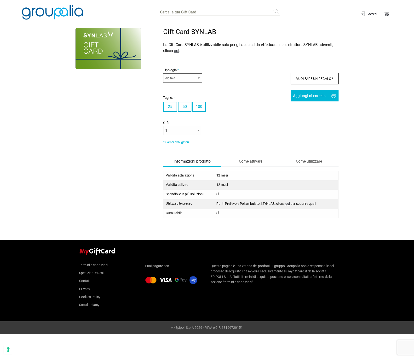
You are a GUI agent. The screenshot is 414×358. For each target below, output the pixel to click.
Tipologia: (170, 70)
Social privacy (89, 305)
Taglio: (168, 98)
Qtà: (166, 123)
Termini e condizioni (93, 265)
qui (176, 50)
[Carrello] (386, 14)
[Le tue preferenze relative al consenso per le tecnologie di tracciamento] (8, 349)
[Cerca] (275, 13)
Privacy (84, 289)
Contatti (85, 281)
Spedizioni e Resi (91, 273)
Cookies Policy (89, 297)
